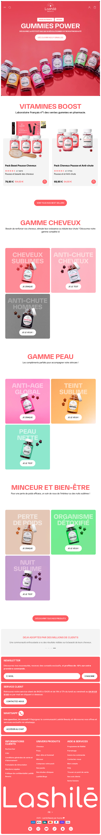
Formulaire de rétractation (16, 765)
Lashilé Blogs (41, 776)
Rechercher (10, 749)
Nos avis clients (73, 776)
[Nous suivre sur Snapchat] (63, 829)
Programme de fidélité (76, 746)
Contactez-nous (74, 759)
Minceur (39, 759)
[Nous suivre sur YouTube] (46, 829)
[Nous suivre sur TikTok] (55, 829)
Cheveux (40, 746)
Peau (38, 751)
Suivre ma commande (76, 755)
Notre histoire (73, 781)
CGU (7, 753)
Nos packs (40, 768)
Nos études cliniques (45, 772)
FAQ (69, 768)
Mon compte (72, 764)
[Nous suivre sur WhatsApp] (71, 829)
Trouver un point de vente (78, 772)
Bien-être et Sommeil (45, 755)
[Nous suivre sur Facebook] (30, 829)
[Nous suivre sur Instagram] (38, 829)
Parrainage (72, 751)
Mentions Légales (12, 769)
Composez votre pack (45, 764)
